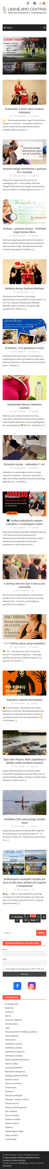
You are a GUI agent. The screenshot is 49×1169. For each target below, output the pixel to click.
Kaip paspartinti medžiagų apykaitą (21, 1031)
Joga (7, 1027)
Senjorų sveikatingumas (15, 1107)
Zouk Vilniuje (10, 1139)
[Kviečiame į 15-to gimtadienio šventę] (24, 331)
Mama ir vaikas (11, 1063)
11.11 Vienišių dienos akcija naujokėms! (24, 643)
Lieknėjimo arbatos (13, 1043)
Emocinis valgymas (13, 1019)
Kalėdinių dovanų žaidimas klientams (24, 288)
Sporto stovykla (12, 1115)
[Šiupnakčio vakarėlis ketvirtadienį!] (24, 683)
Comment (35, 116)
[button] (39, 49)
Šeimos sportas (12, 1103)
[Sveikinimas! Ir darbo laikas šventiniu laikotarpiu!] (24, 92)
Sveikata (9, 1127)
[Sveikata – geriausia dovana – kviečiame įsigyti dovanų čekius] (24, 211)
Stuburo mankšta (13, 1119)
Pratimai (9, 1091)
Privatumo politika (10, 1157)
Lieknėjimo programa (14, 1051)
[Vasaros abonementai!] (24, 49)
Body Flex (9, 1008)
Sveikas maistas (12, 1123)
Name (5, 949)
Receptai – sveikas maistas (17, 1099)
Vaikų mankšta (11, 1135)
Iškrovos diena (11, 1023)
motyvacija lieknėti (13, 1067)
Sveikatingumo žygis (14, 1131)
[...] (26, 129)
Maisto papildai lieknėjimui (17, 1059)
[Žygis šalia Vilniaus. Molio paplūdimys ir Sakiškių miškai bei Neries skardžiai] (24, 742)
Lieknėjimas (10, 1039)
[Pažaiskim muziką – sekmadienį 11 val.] (24, 447)
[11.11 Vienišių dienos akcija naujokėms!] (24, 626)
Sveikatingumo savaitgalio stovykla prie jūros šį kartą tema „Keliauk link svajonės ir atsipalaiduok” (24, 882)
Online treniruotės (13, 1083)
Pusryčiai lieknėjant (14, 1095)
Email (5, 959)
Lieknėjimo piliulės (13, 1047)
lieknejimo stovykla (14, 1055)
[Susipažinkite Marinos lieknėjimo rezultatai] (24, 387)
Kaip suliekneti (11, 1035)
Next (33, 920)
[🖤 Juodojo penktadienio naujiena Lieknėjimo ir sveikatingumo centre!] (24, 503)
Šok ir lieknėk (11, 1111)
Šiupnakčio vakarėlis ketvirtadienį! (24, 699)
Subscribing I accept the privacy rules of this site (24, 969)
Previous (18, 917)
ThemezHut (7, 1166)
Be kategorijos (11, 1004)
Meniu (9, 27)
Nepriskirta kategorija (15, 1071)
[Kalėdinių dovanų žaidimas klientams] (24, 271)
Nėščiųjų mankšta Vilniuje (16, 1075)
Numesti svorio (12, 1079)
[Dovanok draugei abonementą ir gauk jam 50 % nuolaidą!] (24, 151)
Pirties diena (10, 1087)
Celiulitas (9, 1011)
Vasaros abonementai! (32, 68)
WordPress (23, 1163)
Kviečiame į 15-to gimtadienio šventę (24, 348)
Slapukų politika (24, 1157)
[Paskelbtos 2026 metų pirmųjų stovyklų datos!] (24, 802)
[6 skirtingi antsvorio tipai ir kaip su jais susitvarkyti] (24, 566)
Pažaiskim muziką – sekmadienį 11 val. (24, 464)
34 (26, 920)
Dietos (8, 1015)
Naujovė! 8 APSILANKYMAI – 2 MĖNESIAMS (13, 68)
